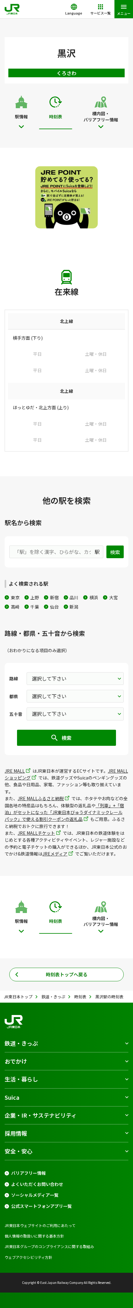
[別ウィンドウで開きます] (66, 197)
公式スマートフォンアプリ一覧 (41, 1206)
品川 (74, 597)
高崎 (15, 607)
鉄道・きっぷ (21, 1043)
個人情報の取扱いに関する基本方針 (34, 1235)
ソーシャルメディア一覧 (34, 1195)
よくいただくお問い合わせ (37, 1184)
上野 (34, 597)
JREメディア (54, 854)
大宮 (113, 597)
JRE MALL (15, 771)
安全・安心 (18, 1151)
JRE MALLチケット (36, 833)
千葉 (34, 607)
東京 (15, 597)
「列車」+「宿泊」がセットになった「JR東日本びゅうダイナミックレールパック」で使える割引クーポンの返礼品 (64, 812)
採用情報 (16, 1133)
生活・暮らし (21, 1079)
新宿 (54, 597)
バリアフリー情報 (28, 1173)
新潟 (74, 607)
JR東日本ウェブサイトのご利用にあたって (40, 1225)
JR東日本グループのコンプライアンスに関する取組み (49, 1246)
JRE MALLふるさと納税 (41, 798)
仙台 (54, 607)
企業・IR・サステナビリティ (41, 1115)
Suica (12, 1097)
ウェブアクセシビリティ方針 (28, 1257)
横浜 (93, 597)
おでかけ (16, 1061)
